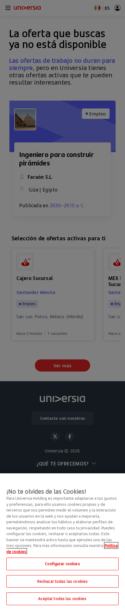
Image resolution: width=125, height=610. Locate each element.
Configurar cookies (62, 563)
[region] (62, 541)
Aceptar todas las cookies (62, 598)
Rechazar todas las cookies (62, 581)
